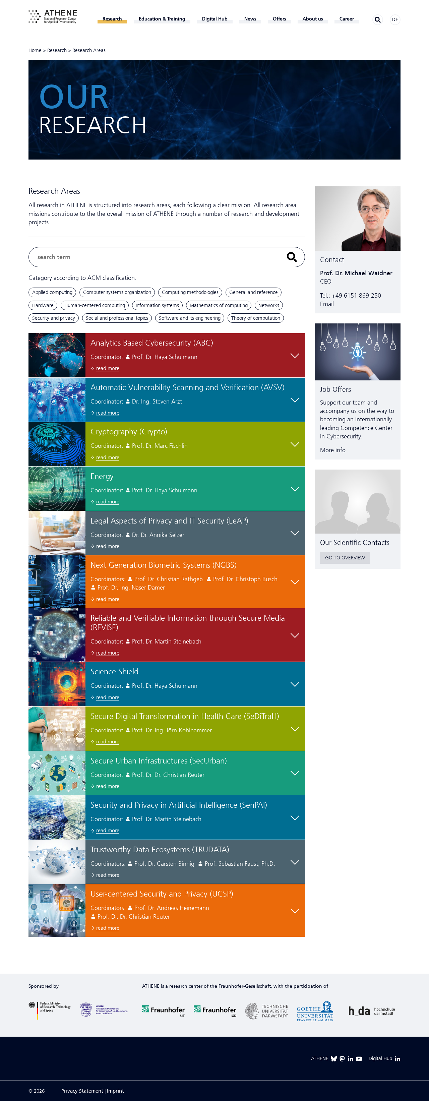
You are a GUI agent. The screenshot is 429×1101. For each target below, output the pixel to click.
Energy (102, 476)
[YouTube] (359, 1059)
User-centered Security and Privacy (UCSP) (161, 894)
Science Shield (114, 671)
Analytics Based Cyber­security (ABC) (151, 343)
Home (35, 50)
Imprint (115, 1091)
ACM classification (111, 278)
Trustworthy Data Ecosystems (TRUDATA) (159, 849)
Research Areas (89, 50)
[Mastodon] (342, 1059)
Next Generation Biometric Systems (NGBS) (163, 565)
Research (57, 50)
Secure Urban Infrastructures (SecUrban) (158, 761)
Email (327, 304)
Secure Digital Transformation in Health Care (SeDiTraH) (184, 716)
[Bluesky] (334, 1059)
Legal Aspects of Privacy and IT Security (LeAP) (169, 521)
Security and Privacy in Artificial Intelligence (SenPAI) (178, 805)
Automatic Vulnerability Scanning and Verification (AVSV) (187, 387)
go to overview (345, 558)
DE (395, 19)
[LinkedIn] (351, 1059)
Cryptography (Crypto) (128, 431)
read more (107, 368)
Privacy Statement (82, 1091)
